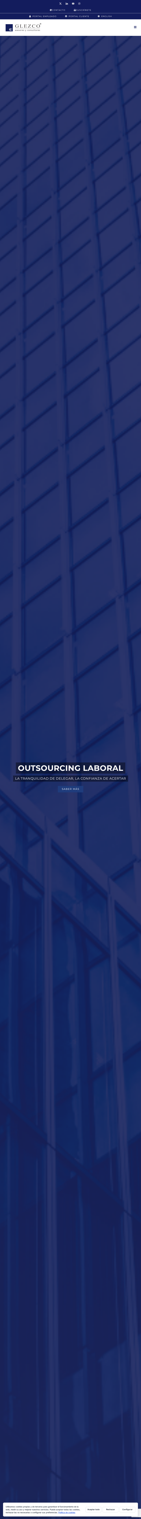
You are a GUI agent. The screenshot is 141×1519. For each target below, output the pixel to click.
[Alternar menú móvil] (135, 27)
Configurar (127, 1509)
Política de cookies (66, 1512)
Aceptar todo (93, 1509)
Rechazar (110, 1509)
